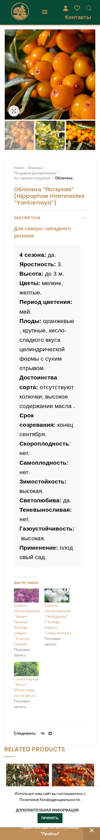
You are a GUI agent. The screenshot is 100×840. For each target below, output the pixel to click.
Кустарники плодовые (32, 178)
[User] (65, 8)
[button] (44, 11)
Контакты (78, 17)
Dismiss (91, 830)
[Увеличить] (13, 111)
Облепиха (63, 178)
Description (27, 218)
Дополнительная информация (47, 810)
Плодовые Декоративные (35, 173)
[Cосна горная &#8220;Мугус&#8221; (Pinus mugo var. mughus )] (26, 669)
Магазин (35, 168)
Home (19, 168)
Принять (50, 818)
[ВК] (43, 733)
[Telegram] (50, 733)
